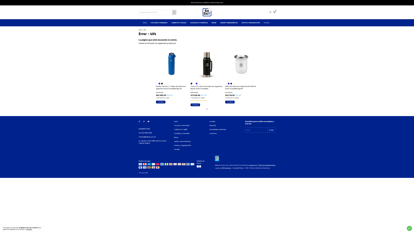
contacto (213, 133)
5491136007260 (144, 129)
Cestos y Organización (251, 23)
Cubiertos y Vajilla (178, 23)
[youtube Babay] (148, 121)
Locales (266, 23)
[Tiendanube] (223, 168)
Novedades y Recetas (218, 129)
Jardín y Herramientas (229, 23)
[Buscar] (174, 12)
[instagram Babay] (139, 121)
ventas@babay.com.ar (147, 137)
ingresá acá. (253, 165)
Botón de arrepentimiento (267, 165)
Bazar (214, 23)
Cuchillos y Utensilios (199, 23)
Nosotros (213, 125)
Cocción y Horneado (159, 23)
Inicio (145, 23)
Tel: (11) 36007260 (145, 133)
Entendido (29, 229)
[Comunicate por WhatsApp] (409, 228)
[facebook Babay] (144, 121)
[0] (274, 12)
